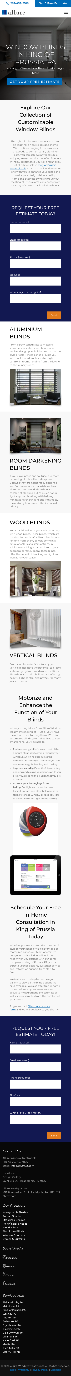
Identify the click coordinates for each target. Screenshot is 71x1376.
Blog (13, 1369)
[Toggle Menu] (66, 12)
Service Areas (13, 1296)
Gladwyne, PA (11, 1329)
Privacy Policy (39, 1369)
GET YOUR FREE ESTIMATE (35, 82)
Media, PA (9, 1344)
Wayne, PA (9, 1313)
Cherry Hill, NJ (11, 1351)
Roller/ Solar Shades (15, 1223)
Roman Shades (12, 1216)
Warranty (23, 1369)
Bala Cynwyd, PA (13, 1332)
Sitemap (55, 1369)
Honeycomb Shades (15, 1212)
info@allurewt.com (22, 1165)
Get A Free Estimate (53, 3)
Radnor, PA (9, 1317)
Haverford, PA (11, 1340)
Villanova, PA (11, 1336)
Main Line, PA (11, 1306)
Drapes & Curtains (14, 1238)
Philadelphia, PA (13, 1302)
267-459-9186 (19, 3)
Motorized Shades (14, 1219)
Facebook (10, 1284)
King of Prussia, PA (14, 1310)
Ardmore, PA (10, 1321)
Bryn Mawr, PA (12, 1325)
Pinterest (11, 1266)
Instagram (11, 1258)
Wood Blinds (11, 1227)
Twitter (10, 1275)
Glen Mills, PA (11, 1348)
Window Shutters (14, 1235)
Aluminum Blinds (14, 1231)
